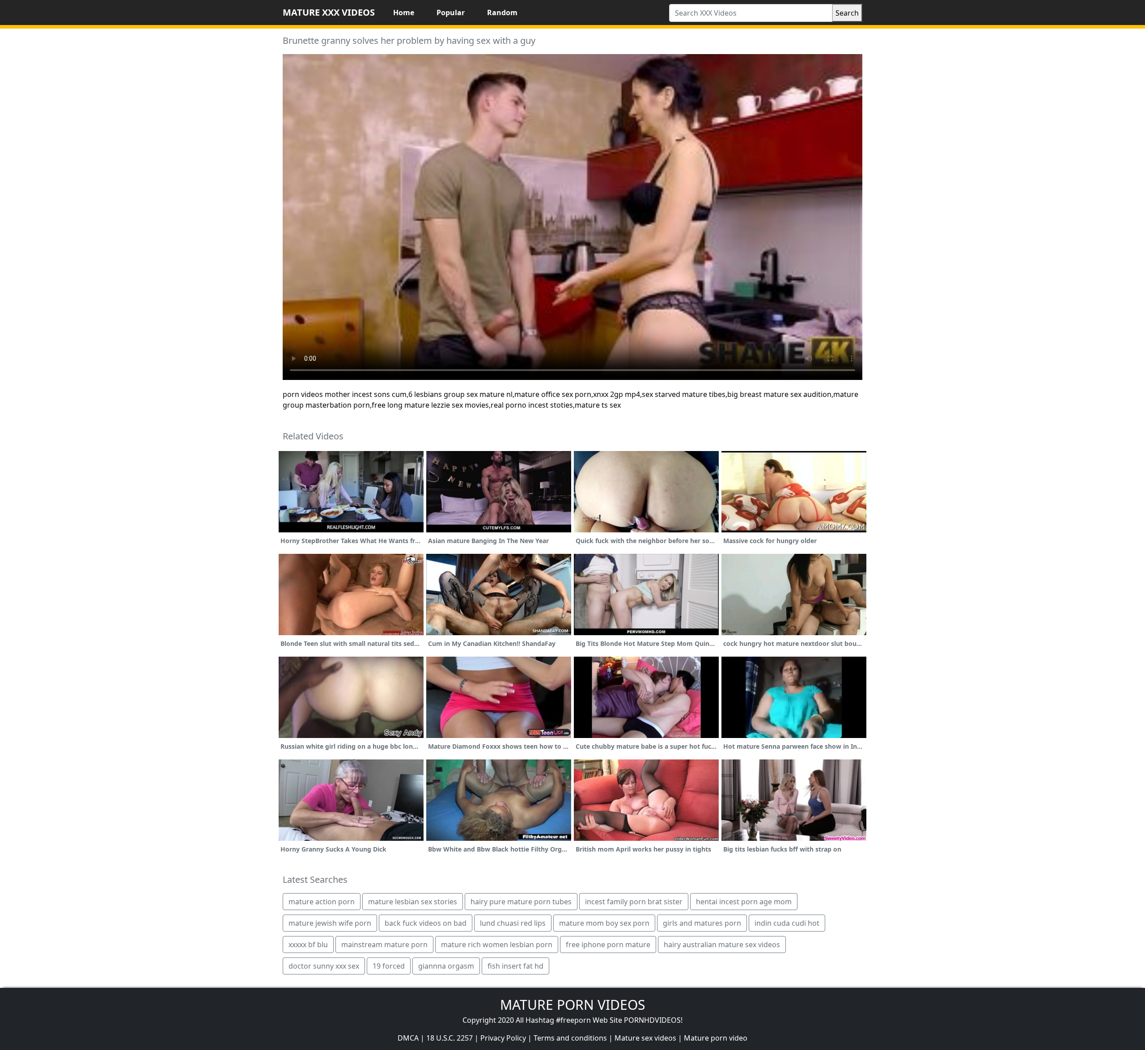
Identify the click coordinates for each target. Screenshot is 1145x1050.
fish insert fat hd (515, 966)
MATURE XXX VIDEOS (329, 12)
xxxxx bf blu (308, 944)
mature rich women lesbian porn (496, 944)
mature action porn (321, 902)
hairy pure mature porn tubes (521, 902)
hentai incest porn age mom (744, 902)
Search (847, 13)
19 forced (389, 966)
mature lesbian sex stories (412, 902)
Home (403, 12)
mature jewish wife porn (329, 923)
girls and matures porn (702, 923)
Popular (451, 12)
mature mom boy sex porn (604, 923)
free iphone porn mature (608, 944)
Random (502, 12)
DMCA (408, 1038)
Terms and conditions (570, 1038)
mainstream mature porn (384, 944)
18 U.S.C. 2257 (449, 1038)
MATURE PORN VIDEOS (572, 1004)
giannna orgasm (446, 966)
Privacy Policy (503, 1038)
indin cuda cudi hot (787, 923)
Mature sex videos (645, 1038)
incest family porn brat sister (634, 902)
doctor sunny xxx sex (323, 966)
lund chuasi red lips (513, 923)
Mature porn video (715, 1038)
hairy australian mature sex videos (722, 944)
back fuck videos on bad (425, 923)
